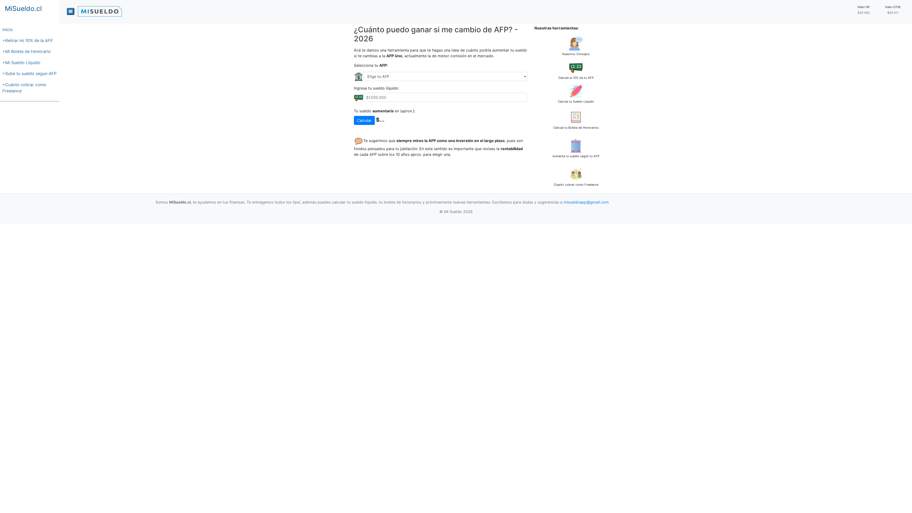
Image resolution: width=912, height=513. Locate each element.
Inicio (7, 29)
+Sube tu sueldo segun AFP (29, 73)
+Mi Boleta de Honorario (26, 51)
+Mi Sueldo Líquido (21, 62)
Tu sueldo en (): (384, 111)
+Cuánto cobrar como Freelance (24, 87)
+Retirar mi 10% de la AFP (27, 40)
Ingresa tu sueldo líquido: (376, 88)
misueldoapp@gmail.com (586, 202)
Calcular (364, 120)
